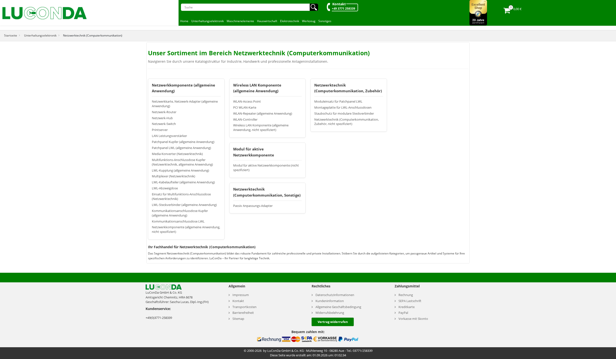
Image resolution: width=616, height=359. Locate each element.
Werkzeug (308, 21)
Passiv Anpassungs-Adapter (253, 206)
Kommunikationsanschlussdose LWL (178, 221)
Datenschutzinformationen (334, 295)
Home (184, 21)
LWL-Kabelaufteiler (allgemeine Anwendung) (183, 182)
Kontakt (339, 4)
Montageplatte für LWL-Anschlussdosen (343, 107)
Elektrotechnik (289, 21)
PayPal (403, 313)
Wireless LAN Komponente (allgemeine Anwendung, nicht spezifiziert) (261, 127)
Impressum (240, 295)
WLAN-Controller (245, 120)
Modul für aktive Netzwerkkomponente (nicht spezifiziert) (266, 167)
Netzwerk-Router (164, 112)
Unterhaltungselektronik (207, 21)
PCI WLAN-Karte (244, 107)
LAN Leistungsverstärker (169, 136)
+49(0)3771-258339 (159, 318)
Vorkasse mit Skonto (413, 319)
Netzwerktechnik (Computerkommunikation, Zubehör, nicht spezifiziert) (346, 122)
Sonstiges (324, 21)
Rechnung (405, 295)
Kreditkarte (406, 307)
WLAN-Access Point (247, 101)
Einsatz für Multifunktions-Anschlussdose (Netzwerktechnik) (181, 196)
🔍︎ (313, 7)
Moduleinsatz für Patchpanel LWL (338, 101)
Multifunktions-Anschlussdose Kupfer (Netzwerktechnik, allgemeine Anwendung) (182, 162)
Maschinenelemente (240, 21)
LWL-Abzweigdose (165, 188)
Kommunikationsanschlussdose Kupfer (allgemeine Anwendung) (180, 213)
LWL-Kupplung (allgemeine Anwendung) (180, 170)
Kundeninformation (329, 301)
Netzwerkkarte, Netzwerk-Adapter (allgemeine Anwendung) (185, 103)
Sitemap (238, 319)
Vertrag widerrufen (333, 322)
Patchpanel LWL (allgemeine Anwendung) (181, 148)
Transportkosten (244, 307)
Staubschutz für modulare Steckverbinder (344, 113)
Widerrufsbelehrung (329, 313)
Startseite (10, 35)
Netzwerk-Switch (164, 124)
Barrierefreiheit (243, 313)
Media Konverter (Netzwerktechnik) (177, 154)
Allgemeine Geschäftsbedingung (338, 307)
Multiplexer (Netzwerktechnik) (173, 176)
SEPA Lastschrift (409, 301)
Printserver (160, 130)
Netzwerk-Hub (162, 118)
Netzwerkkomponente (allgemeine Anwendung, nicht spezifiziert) (186, 229)
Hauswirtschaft (267, 21)
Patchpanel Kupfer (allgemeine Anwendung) (183, 142)
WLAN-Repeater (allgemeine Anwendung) (262, 113)
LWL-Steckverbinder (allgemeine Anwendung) (184, 205)
